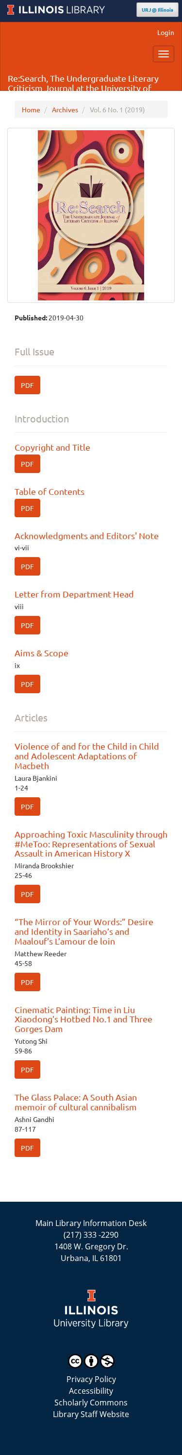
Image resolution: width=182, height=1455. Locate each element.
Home (31, 109)
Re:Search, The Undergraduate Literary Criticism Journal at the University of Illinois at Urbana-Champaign (83, 81)
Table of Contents (49, 491)
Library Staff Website (91, 1414)
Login (165, 32)
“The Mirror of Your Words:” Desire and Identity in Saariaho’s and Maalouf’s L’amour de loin (84, 931)
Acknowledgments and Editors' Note (87, 535)
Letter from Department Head (74, 594)
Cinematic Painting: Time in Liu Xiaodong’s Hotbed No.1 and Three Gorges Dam (83, 1019)
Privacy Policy (91, 1379)
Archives (65, 109)
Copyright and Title (52, 447)
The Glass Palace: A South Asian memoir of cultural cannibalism (76, 1102)
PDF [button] (27, 385)
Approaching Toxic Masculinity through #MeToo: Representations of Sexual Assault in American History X (91, 844)
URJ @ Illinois (157, 9)
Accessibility (91, 1390)
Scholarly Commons (91, 1402)
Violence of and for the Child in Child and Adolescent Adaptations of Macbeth (87, 756)
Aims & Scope (41, 653)
